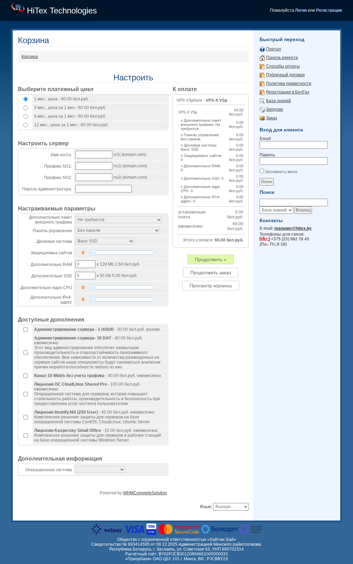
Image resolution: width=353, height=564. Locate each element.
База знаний (278, 100)
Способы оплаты (283, 66)
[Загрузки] (262, 109)
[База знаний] (262, 100)
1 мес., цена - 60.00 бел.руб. (61, 99)
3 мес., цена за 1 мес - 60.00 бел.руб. (70, 107)
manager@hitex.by (293, 228)
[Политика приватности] (262, 83)
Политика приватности (288, 83)
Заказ (271, 118)
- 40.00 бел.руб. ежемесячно (97, 375)
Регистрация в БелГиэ (287, 92)
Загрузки (274, 109)
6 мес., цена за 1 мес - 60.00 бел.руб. (70, 116)
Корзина (29, 56)
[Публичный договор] (262, 74)
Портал (273, 49)
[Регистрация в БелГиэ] (262, 92)
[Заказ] (262, 118)
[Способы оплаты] (262, 66)
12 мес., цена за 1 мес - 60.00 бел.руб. (71, 124)
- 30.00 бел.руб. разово (97, 329)
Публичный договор (285, 74)
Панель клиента (282, 57)
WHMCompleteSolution (145, 493)
